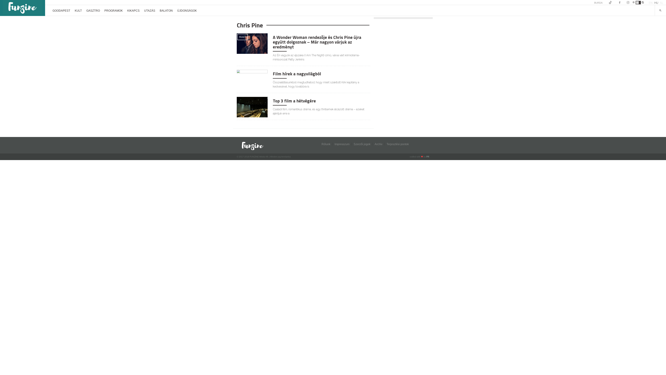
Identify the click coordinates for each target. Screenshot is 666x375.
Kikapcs (133, 10)
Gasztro (93, 10)
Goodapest (61, 10)
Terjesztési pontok (398, 144)
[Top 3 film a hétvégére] (252, 106)
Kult (78, 10)
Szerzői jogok (362, 144)
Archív (378, 144)
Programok (113, 10)
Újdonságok (187, 10)
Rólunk (326, 144)
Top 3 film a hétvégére (294, 101)
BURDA (598, 2)
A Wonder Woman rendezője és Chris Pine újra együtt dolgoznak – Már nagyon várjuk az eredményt (317, 42)
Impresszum (342, 144)
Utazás (149, 10)
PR (427, 157)
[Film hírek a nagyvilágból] (252, 79)
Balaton (166, 10)
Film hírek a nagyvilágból (297, 73)
